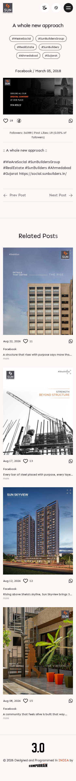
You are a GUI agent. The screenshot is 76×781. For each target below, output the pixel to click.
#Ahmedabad (28, 55)
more (6, 358)
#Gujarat (51, 55)
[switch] (56, 7)
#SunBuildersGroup (51, 38)
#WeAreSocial (21, 38)
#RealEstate (25, 47)
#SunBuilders (50, 47)
